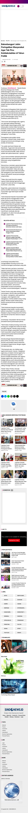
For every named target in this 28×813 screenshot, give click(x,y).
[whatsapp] (8, 396)
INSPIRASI (6, 608)
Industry (4, 730)
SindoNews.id (12, 88)
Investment (4, 728)
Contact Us (14, 715)
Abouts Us (8, 715)
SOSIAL (6, 628)
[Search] (26, 2)
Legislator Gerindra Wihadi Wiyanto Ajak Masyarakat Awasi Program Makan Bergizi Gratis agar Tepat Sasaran (14, 249)
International (5, 732)
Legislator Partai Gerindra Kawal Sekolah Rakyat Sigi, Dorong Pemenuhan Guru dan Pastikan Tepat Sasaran (7, 429)
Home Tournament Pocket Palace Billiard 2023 (18, 561)
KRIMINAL (6, 616)
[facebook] (1, 2)
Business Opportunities (7, 734)
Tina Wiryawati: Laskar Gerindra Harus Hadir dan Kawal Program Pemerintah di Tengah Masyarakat (20, 429)
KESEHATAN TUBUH (22, 612)
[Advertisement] (14, 25)
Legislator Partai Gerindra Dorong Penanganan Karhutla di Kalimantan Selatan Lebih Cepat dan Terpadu (14, 225)
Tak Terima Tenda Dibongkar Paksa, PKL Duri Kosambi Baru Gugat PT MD (19, 554)
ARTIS (5, 595)
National (4, 725)
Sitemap (12, 717)
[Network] (18, 6)
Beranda (3, 40)
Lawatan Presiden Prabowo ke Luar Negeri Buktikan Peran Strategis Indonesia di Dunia (19, 584)
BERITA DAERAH (21, 595)
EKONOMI (19, 599)
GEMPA (6, 603)
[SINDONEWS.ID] (8, 7)
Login (22, 717)
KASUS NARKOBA (8, 612)
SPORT (19, 628)
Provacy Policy (21, 715)
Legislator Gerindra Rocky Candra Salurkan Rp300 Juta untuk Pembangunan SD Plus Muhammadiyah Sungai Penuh (14, 243)
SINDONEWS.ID (12, 809)
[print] (11, 396)
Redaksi (7, 717)
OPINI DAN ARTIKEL (8, 620)
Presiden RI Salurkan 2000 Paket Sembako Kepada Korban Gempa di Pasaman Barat (19, 569)
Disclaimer (17, 717)
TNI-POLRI (6, 632)
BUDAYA (6, 599)
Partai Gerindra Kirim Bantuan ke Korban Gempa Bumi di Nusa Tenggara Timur (14, 231)
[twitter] (5, 396)
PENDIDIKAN (20, 620)
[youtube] (8, 2)
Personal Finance (6, 735)
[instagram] (6, 2)
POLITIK (7, 40)
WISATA (19, 632)
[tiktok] (10, 2)
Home (4, 715)
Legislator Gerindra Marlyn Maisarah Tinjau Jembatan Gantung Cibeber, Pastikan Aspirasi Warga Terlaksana (14, 255)
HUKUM (19, 603)
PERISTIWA (6, 624)
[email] (14, 396)
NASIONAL (19, 616)
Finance (4, 726)
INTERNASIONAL (21, 608)
